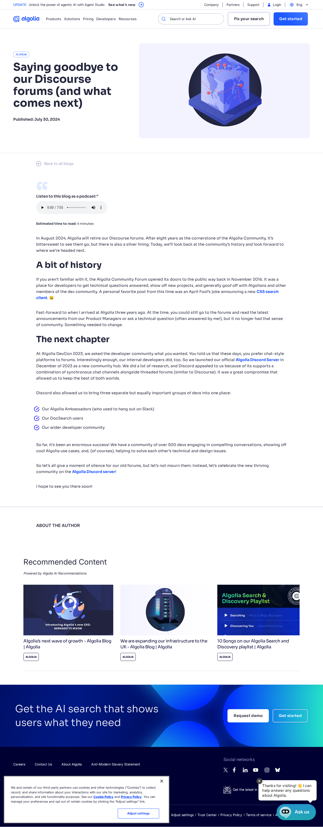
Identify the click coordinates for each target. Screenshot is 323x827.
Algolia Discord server (93, 471)
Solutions (72, 19)
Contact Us (43, 764)
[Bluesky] (277, 771)
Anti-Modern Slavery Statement (115, 764)
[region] (86, 799)
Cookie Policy (103, 797)
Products (53, 19)
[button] (287, 790)
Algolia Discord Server (257, 359)
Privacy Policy (231, 815)
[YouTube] (255, 772)
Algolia (21, 54)
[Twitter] (225, 771)
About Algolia (71, 764)
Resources (128, 19)
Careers (19, 764)
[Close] (162, 781)
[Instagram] (267, 772)
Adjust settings (182, 815)
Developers (106, 19)
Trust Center (207, 815)
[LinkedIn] (245, 771)
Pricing (88, 19)
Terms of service (258, 815)
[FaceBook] (235, 771)
